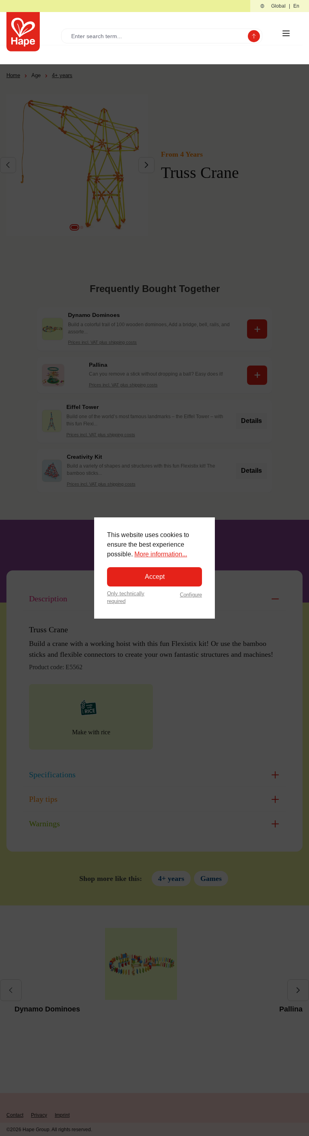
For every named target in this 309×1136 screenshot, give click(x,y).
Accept (155, 576)
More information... (160, 554)
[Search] (254, 36)
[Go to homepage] (23, 31)
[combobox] (156, 36)
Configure (191, 595)
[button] (279, 6)
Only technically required (125, 597)
